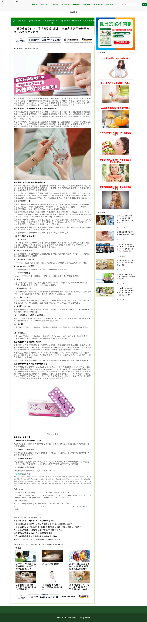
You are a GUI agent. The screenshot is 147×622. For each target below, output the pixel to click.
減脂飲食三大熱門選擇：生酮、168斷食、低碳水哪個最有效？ (126, 276)
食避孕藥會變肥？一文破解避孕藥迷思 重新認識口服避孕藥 (38, 530)
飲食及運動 (98, 4)
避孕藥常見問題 (58, 544)
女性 (22, 544)
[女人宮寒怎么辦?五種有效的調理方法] (115, 77)
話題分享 (109, 4)
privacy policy (84, 618)
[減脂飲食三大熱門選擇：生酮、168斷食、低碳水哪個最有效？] (105, 278)
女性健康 (55, 4)
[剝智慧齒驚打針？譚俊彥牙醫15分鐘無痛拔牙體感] (105, 236)
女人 (40, 544)
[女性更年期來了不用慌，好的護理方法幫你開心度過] (115, 181)
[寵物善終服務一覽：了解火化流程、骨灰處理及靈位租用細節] (105, 264)
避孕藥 (49, 544)
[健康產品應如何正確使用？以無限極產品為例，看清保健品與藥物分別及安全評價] (105, 220)
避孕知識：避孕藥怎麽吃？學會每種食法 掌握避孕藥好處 (37, 539)
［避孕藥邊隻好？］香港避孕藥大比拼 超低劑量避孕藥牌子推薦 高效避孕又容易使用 (48, 527)
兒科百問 (44, 4)
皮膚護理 (86, 4)
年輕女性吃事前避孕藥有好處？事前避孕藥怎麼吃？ (35, 521)
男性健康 (76, 4)
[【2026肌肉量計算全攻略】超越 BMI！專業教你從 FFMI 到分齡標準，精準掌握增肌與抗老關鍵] (105, 248)
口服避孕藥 (33, 544)
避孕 (44, 544)
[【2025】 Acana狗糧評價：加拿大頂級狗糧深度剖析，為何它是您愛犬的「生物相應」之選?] (105, 292)
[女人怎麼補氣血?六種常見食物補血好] (115, 127)
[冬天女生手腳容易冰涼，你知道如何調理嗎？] (115, 154)
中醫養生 (34, 4)
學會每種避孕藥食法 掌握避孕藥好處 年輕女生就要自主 (36, 536)
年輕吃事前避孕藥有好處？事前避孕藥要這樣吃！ (34, 533)
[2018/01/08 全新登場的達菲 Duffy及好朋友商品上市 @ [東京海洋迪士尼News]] (25, 556)
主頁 (13, 21)
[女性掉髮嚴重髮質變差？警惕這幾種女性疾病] (115, 208)
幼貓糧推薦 (73, 12)
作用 (27, 544)
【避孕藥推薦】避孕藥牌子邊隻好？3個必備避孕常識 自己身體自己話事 (43, 524)
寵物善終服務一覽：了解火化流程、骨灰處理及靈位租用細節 (125, 263)
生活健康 (65, 4)
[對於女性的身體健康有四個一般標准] (115, 102)
